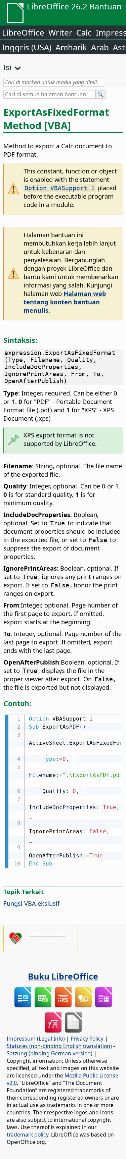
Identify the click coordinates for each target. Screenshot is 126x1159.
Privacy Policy (87, 1038)
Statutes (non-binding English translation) (59, 1046)
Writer (60, 32)
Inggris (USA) (26, 47)
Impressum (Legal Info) (36, 1038)
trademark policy (27, 1134)
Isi (7, 67)
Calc (84, 32)
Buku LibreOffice (63, 976)
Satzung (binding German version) (49, 1053)
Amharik (71, 47)
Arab (100, 47)
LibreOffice (23, 32)
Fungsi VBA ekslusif (31, 903)
